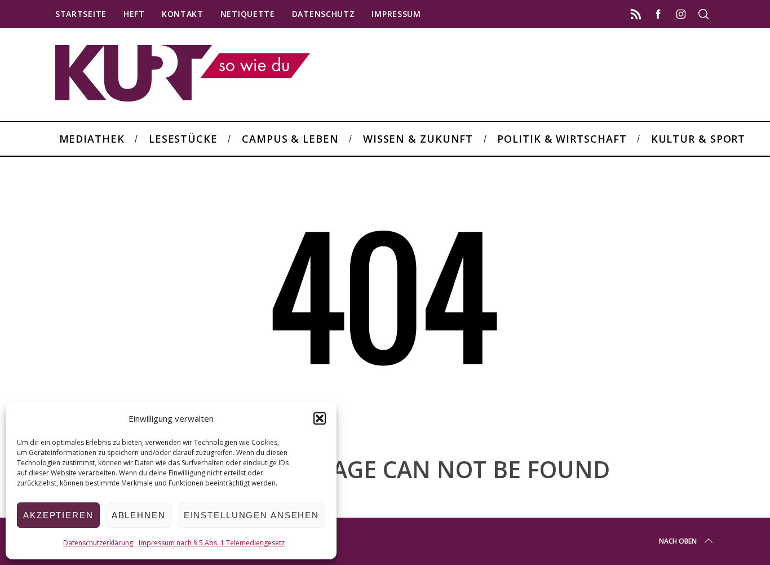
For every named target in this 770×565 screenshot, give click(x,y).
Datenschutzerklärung (98, 543)
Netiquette (247, 13)
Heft (134, 13)
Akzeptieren (58, 515)
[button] (319, 418)
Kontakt (182, 13)
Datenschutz (323, 13)
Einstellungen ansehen (251, 515)
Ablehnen (139, 515)
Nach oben (678, 541)
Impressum (396, 13)
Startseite (81, 13)
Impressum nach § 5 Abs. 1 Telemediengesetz (212, 543)
